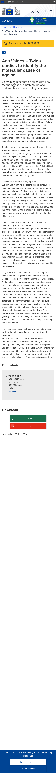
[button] (39, 11)
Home (5, 27)
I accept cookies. (28, 762)
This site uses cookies (14, 753)
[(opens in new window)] (11, 10)
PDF (30, 426)
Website (13, 391)
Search (45, 11)
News (16, 27)
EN (4, 52)
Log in (32, 11)
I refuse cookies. (28, 769)
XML (30, 418)
